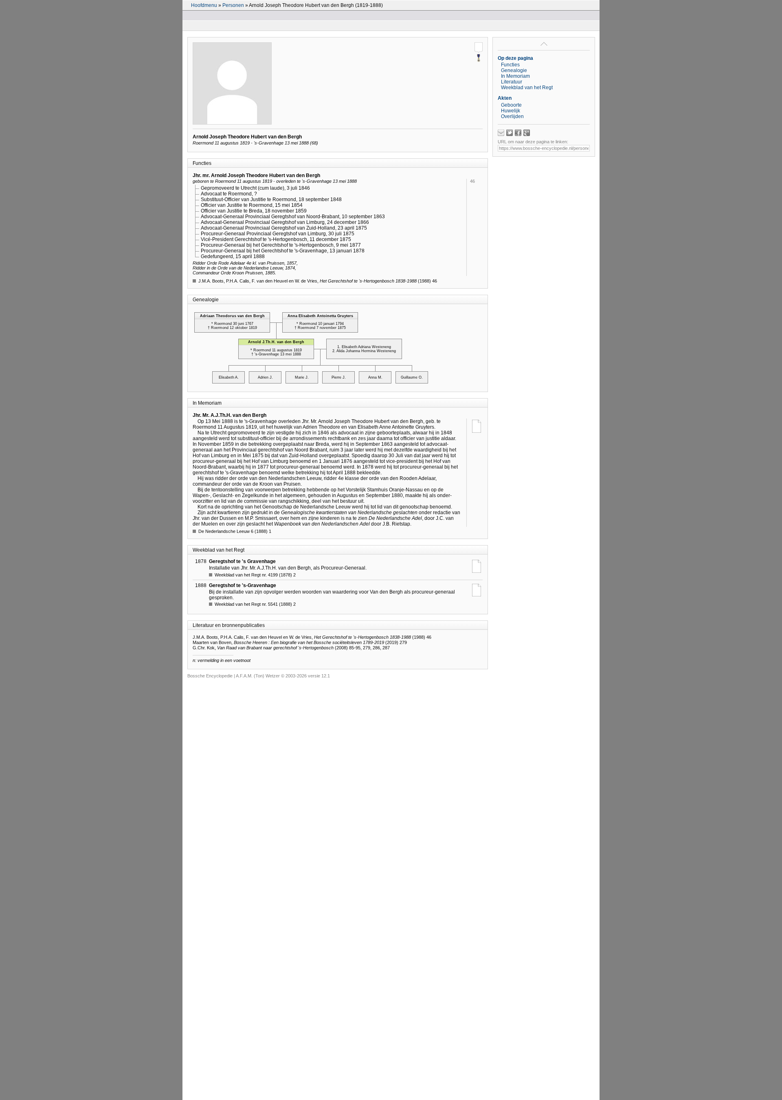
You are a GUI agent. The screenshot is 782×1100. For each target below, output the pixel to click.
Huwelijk (510, 111)
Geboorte (511, 105)
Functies (510, 65)
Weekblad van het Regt (527, 87)
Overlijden (512, 116)
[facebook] (518, 132)
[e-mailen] (501, 132)
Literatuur (511, 82)
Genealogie (514, 70)
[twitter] (509, 132)
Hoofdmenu (204, 5)
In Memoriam (515, 76)
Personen (233, 5)
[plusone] (526, 132)
